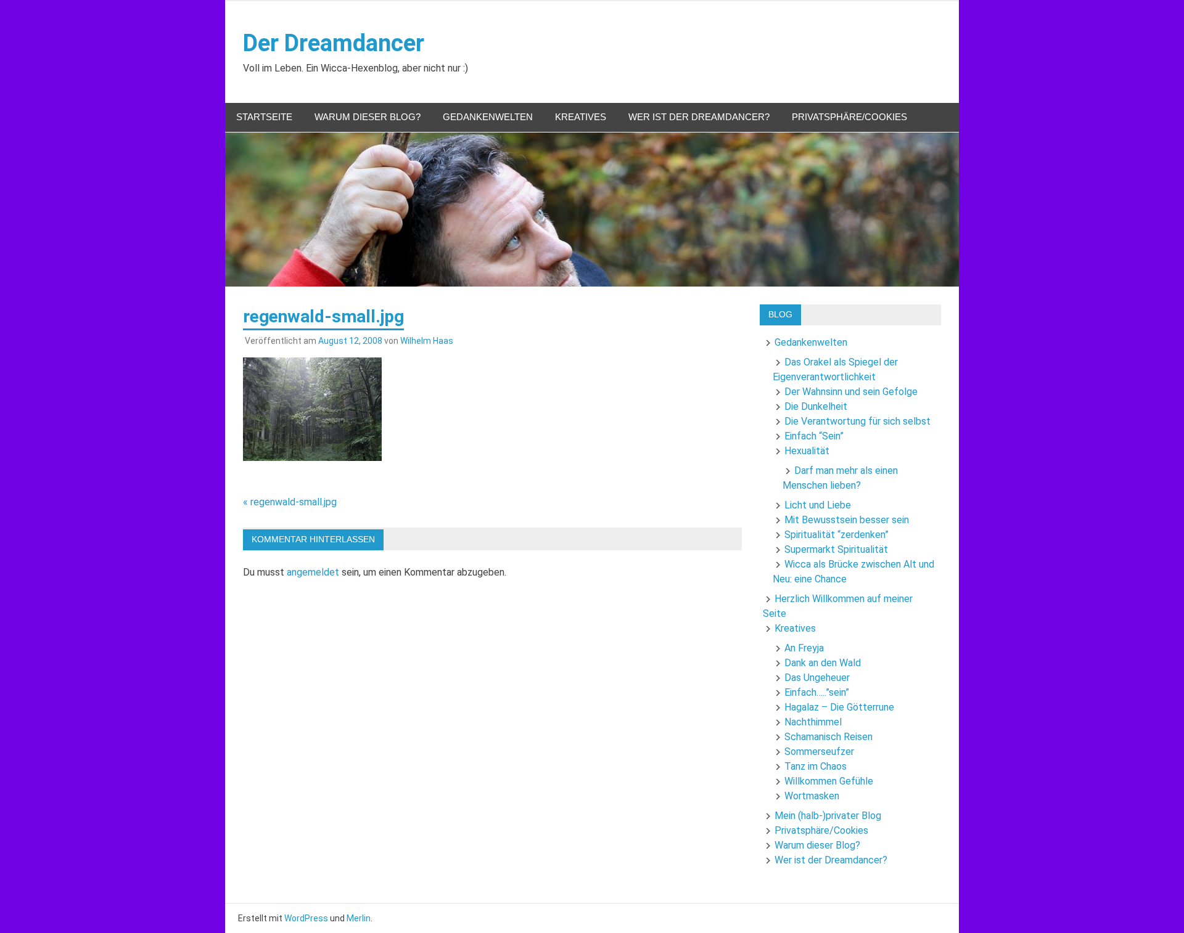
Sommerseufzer (819, 751)
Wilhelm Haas (426, 341)
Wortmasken (811, 796)
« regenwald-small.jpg (290, 502)
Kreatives (580, 117)
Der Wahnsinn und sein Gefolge (851, 391)
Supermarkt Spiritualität (836, 549)
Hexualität (806, 451)
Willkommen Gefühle (828, 781)
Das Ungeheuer (817, 677)
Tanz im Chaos (815, 766)
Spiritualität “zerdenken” (836, 534)
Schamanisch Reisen (828, 737)
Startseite (264, 117)
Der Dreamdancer (333, 43)
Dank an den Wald (822, 663)
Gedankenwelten (488, 117)
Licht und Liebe (817, 505)
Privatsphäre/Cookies (849, 117)
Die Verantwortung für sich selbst (857, 421)
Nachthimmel (813, 722)
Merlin (359, 918)
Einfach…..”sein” (816, 692)
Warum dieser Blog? (367, 117)
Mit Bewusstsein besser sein (846, 520)
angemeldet (313, 572)
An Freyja (804, 648)
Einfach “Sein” (814, 436)
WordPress (306, 918)
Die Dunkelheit (815, 406)
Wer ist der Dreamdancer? (699, 117)
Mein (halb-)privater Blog (828, 815)
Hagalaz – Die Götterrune (839, 707)
